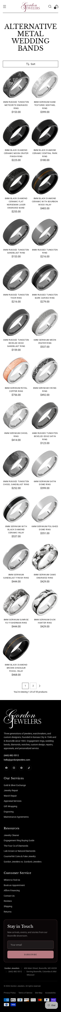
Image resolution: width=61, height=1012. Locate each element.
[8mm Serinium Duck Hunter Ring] (45, 602)
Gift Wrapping (10, 806)
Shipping (8, 906)
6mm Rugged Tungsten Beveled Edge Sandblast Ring (16, 343)
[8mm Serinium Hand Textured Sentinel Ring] (45, 84)
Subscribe (30, 954)
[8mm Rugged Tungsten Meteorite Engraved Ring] (16, 84)
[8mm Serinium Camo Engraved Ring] (45, 557)
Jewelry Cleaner (11, 835)
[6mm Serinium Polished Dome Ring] (45, 509)
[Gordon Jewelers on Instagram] (14, 767)
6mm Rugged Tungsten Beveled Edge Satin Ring (45, 436)
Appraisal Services (12, 801)
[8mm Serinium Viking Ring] (45, 370)
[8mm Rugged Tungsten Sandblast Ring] (16, 232)
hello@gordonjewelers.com (17, 760)
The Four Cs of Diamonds (16, 846)
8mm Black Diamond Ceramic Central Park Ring (44, 153)
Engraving (9, 811)
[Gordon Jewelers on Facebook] (6, 767)
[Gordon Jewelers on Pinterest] (21, 767)
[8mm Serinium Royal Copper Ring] (16, 370)
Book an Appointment (14, 885)
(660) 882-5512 (11, 755)
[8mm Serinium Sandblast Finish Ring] (16, 557)
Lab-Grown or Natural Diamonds (19, 851)
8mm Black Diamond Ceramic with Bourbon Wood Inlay (45, 201)
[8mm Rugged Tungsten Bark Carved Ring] (45, 277)
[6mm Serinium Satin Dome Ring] (45, 463)
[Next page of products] (39, 686)
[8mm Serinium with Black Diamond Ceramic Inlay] (16, 509)
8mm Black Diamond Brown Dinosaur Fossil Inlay (16, 668)
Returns (7, 911)
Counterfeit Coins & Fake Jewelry (20, 856)
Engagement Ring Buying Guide (19, 840)
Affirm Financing (12, 890)
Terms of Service (25, 993)
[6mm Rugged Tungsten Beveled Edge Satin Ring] (45, 415)
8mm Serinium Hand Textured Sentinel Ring (45, 105)
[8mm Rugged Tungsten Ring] (45, 232)
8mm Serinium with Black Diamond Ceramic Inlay (16, 529)
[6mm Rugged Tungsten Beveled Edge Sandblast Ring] (16, 322)
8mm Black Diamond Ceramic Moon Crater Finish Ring (16, 153)
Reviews (8, 901)
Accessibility (50, 993)
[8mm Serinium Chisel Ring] (16, 415)
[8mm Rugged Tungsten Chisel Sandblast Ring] (16, 463)
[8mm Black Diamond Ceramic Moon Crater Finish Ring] (16, 132)
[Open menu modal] (4, 6)
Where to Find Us (12, 880)
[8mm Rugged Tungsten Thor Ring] (16, 277)
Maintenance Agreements (16, 817)
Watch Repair (10, 796)
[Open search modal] (50, 6)
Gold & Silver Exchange (15, 785)
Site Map (38, 993)
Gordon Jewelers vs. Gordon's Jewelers (22, 861)
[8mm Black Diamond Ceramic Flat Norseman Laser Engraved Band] (16, 181)
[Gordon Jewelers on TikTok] (29, 767)
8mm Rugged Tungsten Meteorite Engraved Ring (16, 105)
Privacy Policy (10, 993)
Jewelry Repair (11, 790)
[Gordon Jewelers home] (15, 718)
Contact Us (9, 896)
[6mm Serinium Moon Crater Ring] (45, 322)
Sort (33, 64)
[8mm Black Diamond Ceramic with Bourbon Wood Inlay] (45, 181)
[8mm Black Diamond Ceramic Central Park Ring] (45, 132)
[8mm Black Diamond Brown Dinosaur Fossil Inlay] (16, 647)
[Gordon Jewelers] (30, 6)
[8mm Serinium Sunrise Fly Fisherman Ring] (16, 602)
